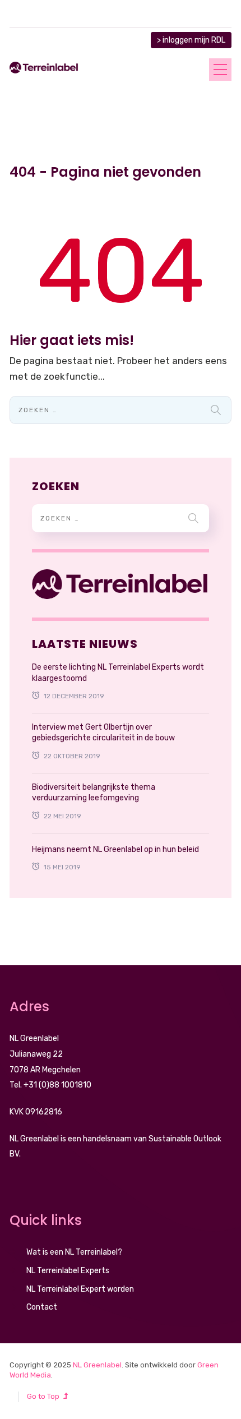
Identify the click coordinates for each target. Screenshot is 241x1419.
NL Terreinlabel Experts (67, 1270)
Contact (41, 1307)
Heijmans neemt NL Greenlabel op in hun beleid (115, 849)
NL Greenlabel (97, 1365)
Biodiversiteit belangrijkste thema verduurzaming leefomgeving (93, 792)
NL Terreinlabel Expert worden (80, 1289)
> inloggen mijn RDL (191, 40)
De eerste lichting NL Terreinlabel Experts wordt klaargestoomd (118, 672)
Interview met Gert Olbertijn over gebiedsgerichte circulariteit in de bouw (103, 732)
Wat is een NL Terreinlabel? (74, 1252)
